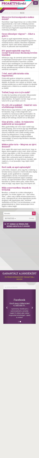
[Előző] (5, 306)
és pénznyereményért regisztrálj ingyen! (19, 276)
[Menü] (35, 3)
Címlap (31, 218)
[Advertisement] (19, 248)
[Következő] (33, 306)
